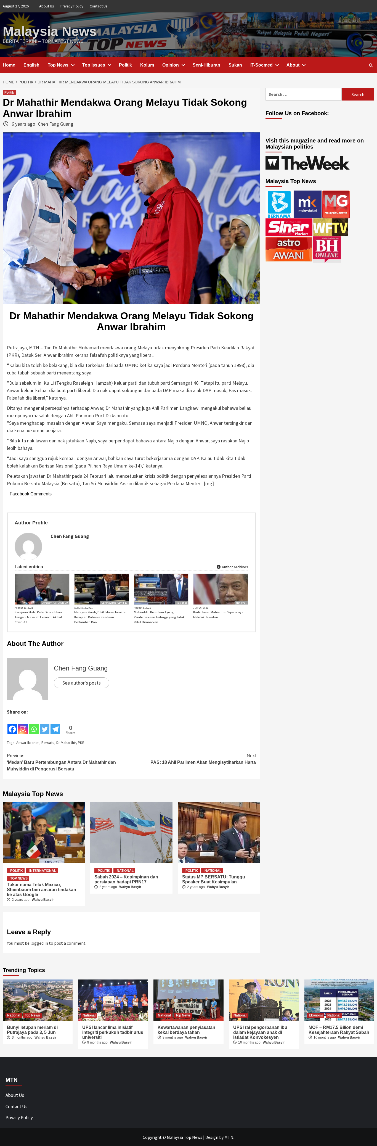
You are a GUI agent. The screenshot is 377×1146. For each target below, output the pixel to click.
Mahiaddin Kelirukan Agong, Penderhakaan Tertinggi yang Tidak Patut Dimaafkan (159, 617)
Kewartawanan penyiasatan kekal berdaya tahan (186, 1030)
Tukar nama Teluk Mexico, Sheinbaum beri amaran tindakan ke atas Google (41, 889)
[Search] (370, 65)
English (31, 65)
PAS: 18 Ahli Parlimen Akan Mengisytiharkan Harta (203, 759)
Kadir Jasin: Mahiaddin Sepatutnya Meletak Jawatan (218, 614)
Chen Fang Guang (55, 124)
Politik (125, 65)
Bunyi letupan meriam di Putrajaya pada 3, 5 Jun (32, 1030)
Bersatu (47, 742)
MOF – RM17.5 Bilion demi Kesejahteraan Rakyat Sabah (339, 1030)
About (292, 65)
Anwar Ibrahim (27, 742)
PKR (81, 742)
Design (211, 1137)
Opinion (170, 65)
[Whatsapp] (34, 725)
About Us (46, 6)
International (42, 871)
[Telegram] (55, 725)
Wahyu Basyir (43, 900)
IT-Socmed (261, 65)
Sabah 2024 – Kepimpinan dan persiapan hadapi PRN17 (126, 879)
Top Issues (93, 65)
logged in (39, 943)
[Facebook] (12, 725)
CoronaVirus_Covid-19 (55, 602)
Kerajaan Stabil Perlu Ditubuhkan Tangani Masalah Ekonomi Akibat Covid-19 (38, 617)
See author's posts (81, 683)
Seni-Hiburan (206, 65)
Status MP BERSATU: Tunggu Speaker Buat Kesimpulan (213, 879)
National (181, 602)
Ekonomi (316, 1015)
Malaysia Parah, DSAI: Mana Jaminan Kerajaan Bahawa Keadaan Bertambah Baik (101, 617)
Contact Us (99, 6)
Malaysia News (50, 31)
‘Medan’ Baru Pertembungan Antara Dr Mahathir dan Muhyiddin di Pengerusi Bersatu (61, 762)
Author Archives (234, 566)
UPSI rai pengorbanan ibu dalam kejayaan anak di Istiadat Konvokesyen (260, 1032)
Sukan (235, 65)
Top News (58, 65)
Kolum (147, 65)
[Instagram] (23, 725)
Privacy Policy (71, 6)
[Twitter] (44, 725)
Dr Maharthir (66, 742)
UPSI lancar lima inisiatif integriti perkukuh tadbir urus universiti (112, 1032)
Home (9, 65)
